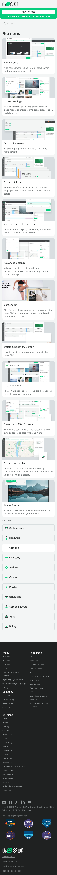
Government (7, 778)
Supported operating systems (39, 705)
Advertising (7, 742)
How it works (8, 656)
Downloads (34, 680)
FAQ (31, 656)
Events (5, 754)
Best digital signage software (38, 698)
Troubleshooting (36, 688)
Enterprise (6, 790)
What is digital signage (39, 676)
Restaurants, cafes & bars (13, 766)
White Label (7, 703)
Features (6, 660)
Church (5, 782)
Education (6, 746)
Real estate (7, 758)
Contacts (6, 707)
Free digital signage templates (10, 674)
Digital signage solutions (12, 786)
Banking (5, 726)
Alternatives (35, 684)
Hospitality (7, 722)
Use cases (34, 660)
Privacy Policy (8, 856)
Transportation (8, 750)
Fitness (5, 738)
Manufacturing (8, 762)
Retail (4, 718)
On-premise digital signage (14, 683)
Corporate (6, 730)
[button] (52, 4)
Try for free (28, 12)
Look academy (36, 668)
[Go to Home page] (10, 4)
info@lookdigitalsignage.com (14, 816)
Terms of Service (9, 861)
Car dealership (8, 774)
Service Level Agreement (13, 866)
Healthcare (7, 734)
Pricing (5, 687)
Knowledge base (37, 664)
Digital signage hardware (13, 679)
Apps (4, 668)
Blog (31, 672)
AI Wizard (6, 664)
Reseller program (9, 699)
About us (6, 695)
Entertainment (8, 770)
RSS (31, 692)
